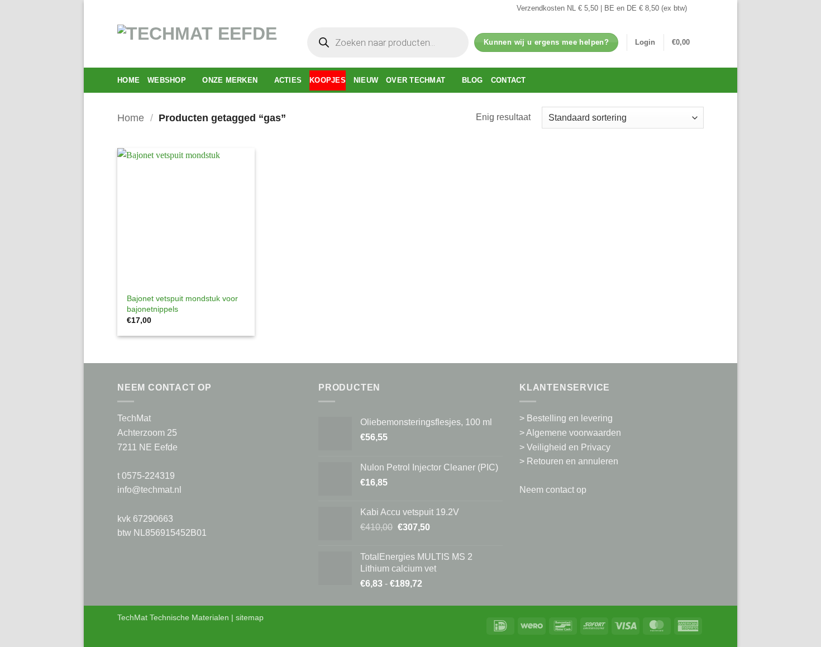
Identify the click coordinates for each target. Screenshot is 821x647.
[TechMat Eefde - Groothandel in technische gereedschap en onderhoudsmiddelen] (201, 42)
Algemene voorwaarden (573, 432)
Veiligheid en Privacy (568, 447)
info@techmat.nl (149, 489)
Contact (508, 80)
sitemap (250, 617)
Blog (472, 80)
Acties (288, 80)
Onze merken (229, 80)
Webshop (166, 80)
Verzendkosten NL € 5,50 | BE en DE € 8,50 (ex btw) (602, 8)
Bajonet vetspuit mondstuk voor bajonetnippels (182, 303)
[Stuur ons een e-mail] (698, 8)
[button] (645, 42)
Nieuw (366, 80)
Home (128, 80)
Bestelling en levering (570, 418)
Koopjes (327, 80)
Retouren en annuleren (572, 461)
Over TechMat (415, 80)
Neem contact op (552, 489)
